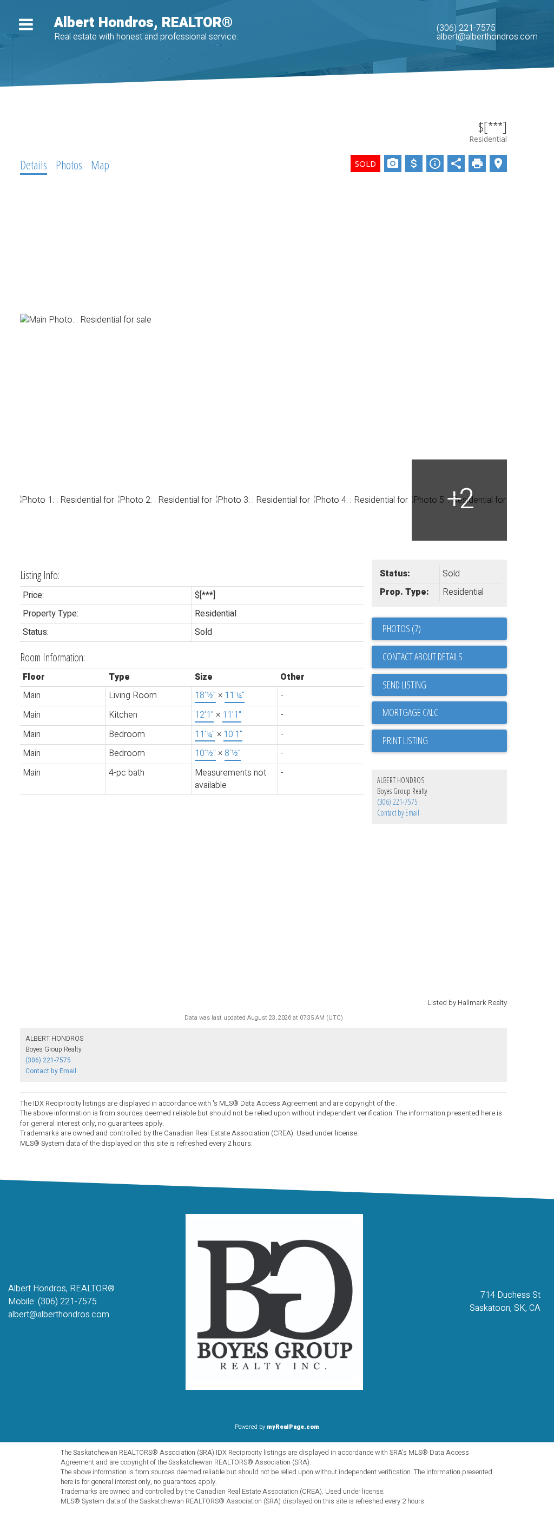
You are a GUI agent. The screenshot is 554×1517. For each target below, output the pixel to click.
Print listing (405, 740)
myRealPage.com (293, 1426)
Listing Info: (40, 575)
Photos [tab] (69, 164)
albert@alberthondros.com (487, 36)
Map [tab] (100, 164)
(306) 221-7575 (466, 28)
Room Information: (52, 657)
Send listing (404, 684)
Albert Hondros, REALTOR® (143, 22)
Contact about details (422, 656)
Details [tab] (33, 164)
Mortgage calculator (444, 713)
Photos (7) (401, 628)
